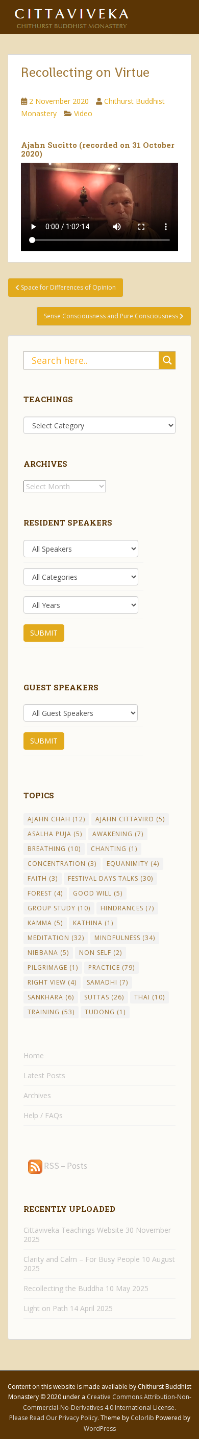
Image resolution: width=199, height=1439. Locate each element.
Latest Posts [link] (44, 1075)
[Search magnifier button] (167, 360)
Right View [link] (52, 982)
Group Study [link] (59, 908)
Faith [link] (43, 878)
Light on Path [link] (45, 1308)
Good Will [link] (97, 893)
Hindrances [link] (127, 908)
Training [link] (51, 1012)
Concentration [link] (62, 863)
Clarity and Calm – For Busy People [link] (81, 1259)
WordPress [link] (100, 1428)
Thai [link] (149, 997)
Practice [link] (111, 967)
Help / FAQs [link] (43, 1115)
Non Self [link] (100, 952)
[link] (71, 15)
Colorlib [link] (142, 1417)
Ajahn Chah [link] (56, 819)
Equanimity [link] (133, 863)
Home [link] (33, 1055)
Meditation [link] (56, 937)
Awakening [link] (117, 834)
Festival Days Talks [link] (110, 878)
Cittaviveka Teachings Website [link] (73, 1230)
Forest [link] (45, 893)
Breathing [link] (54, 848)
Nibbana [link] (48, 952)
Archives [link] (37, 1095)
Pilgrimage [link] (53, 967)
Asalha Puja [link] (55, 834)
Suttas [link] (104, 997)
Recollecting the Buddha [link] (63, 1288)
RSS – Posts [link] (64, 1165)
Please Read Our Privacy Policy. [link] (55, 1417)
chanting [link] (114, 848)
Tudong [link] (105, 1012)
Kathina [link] (93, 923)
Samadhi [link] (107, 982)
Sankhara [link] (51, 997)
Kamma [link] (45, 923)
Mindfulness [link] (124, 937)
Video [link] (83, 113)
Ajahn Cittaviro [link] (130, 819)
